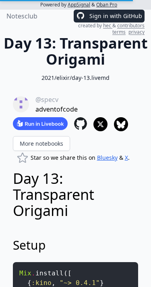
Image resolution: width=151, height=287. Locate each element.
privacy (136, 31)
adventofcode (56, 109)
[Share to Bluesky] (121, 124)
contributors (131, 25)
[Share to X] (100, 124)
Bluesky (107, 157)
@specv (46, 99)
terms (119, 31)
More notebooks (41, 143)
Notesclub (21, 16)
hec (107, 25)
